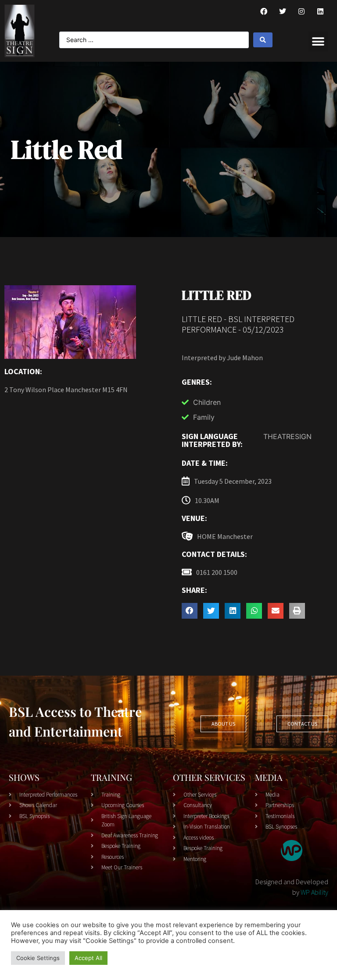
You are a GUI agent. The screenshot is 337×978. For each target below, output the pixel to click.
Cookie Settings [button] (38, 957)
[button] (318, 41)
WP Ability (314, 892)
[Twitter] (283, 11)
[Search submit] (262, 39)
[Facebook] (264, 11)
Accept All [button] (88, 957)
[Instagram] (301, 11)
